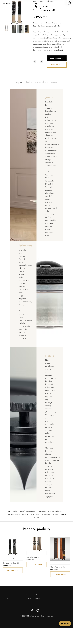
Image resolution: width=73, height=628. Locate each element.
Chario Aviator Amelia (57, 567)
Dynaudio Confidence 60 (11, 563)
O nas (4, 595)
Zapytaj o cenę (56, 65)
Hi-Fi (37, 514)
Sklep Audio (48, 514)
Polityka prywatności (33, 598)
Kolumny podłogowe (55, 511)
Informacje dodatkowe (41, 82)
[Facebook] (32, 610)
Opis (19, 82)
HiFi (41, 514)
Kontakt (5, 598)
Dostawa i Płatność (33, 595)
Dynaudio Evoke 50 (33, 557)
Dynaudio (24, 514)
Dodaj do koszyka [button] (13, 559)
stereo (55, 514)
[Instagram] (37, 610)
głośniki (31, 514)
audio (18, 514)
